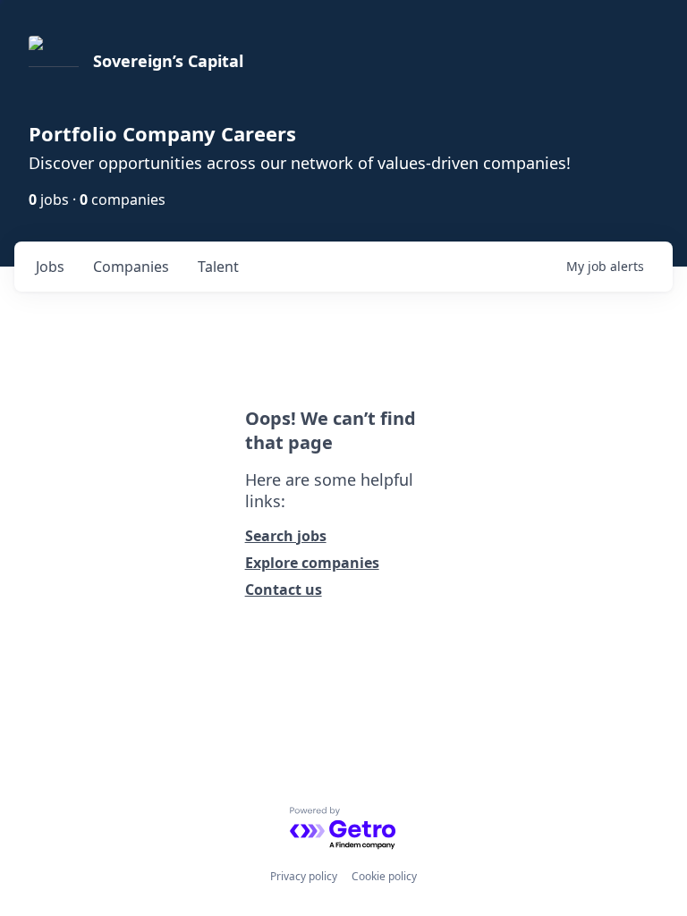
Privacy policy (303, 876)
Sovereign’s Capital (168, 61)
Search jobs (286, 536)
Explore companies (312, 562)
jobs (50, 266)
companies (131, 266)
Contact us (283, 589)
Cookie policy (384, 876)
